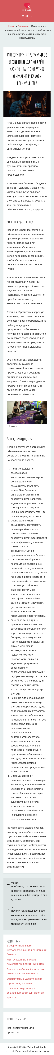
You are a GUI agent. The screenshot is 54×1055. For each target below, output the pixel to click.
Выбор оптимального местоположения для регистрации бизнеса (27, 950)
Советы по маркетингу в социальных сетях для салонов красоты (25, 993)
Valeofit (31, 1047)
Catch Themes (42, 1051)
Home (11, 26)
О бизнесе (23, 26)
